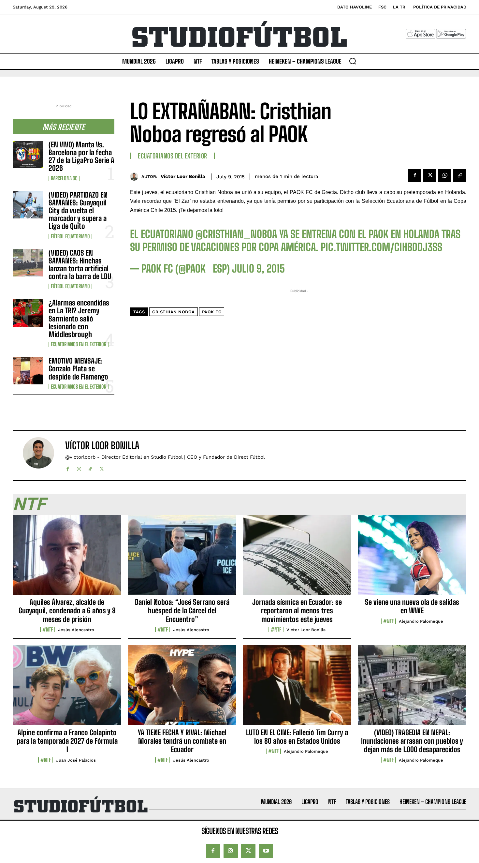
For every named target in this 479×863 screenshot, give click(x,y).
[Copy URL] (459, 175)
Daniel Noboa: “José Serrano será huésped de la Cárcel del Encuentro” (182, 611)
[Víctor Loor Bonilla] (135, 176)
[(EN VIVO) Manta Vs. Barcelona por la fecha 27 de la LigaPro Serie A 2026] (28, 154)
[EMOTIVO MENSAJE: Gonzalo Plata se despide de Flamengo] (28, 370)
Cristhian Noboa (173, 311)
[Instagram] (79, 467)
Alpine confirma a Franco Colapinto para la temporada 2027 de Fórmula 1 (67, 741)
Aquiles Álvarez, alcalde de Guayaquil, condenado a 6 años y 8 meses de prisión (67, 611)
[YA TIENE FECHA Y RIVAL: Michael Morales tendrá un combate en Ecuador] (182, 688)
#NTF (47, 629)
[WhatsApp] (444, 175)
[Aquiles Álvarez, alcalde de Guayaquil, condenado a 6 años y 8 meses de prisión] (67, 558)
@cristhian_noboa (236, 234)
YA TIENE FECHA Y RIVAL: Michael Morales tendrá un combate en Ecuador (182, 741)
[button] (352, 61)
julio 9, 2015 (258, 268)
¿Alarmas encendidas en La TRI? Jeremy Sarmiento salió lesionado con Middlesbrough (79, 318)
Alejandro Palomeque (421, 621)
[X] (429, 175)
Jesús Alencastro (76, 629)
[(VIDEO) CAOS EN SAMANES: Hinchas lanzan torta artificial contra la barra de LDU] (28, 262)
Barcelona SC (64, 178)
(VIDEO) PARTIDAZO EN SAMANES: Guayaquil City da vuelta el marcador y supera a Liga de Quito (78, 210)
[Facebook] (414, 175)
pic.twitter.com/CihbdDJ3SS (381, 247)
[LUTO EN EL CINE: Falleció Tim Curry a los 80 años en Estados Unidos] (297, 688)
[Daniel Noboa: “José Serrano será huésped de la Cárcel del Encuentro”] (182, 558)
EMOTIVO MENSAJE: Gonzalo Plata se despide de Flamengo (78, 368)
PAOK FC (212, 311)
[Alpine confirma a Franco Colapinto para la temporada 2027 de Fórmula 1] (67, 688)
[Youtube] (266, 851)
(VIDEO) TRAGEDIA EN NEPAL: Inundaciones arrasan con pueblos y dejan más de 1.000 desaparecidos (412, 741)
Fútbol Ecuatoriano (70, 236)
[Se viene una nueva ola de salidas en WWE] (412, 558)
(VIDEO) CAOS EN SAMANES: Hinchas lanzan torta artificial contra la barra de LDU (80, 264)
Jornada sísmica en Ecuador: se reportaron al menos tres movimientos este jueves (297, 611)
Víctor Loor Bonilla (183, 176)
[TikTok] (90, 467)
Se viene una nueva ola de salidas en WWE (412, 606)
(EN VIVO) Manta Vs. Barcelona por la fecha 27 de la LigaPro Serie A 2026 (81, 156)
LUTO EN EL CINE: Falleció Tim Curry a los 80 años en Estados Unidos (297, 736)
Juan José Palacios (76, 760)
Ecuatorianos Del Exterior (172, 156)
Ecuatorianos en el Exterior (78, 344)
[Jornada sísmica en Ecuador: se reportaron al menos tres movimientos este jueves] (297, 558)
